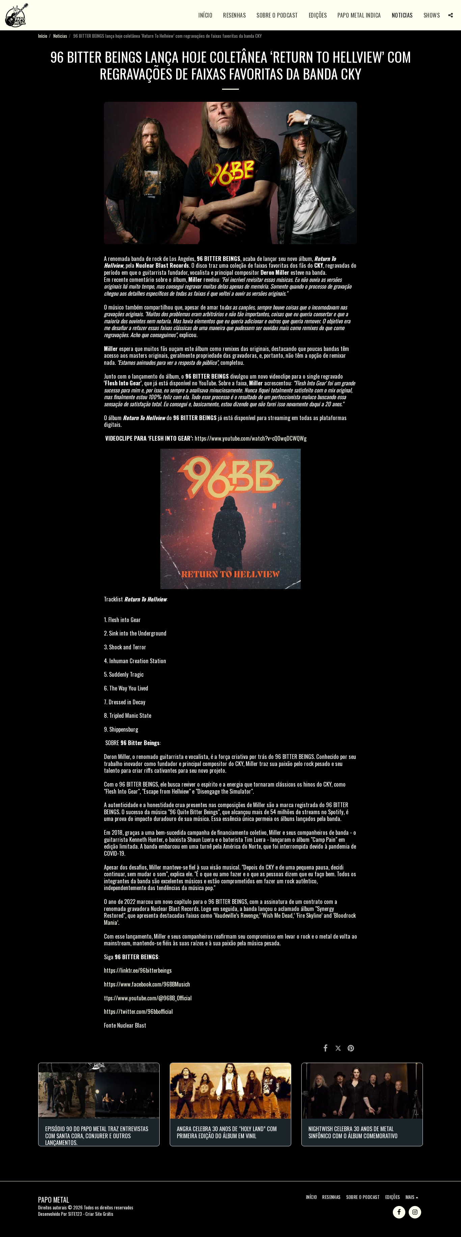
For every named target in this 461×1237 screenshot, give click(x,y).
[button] (450, 15)
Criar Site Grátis (99, 1213)
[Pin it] (351, 1047)
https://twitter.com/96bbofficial (138, 1011)
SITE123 (75, 1213)
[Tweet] (338, 1047)
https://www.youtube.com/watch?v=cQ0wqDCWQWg (250, 438)
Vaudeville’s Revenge (236, 915)
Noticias (60, 35)
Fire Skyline (309, 915)
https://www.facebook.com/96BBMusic (145, 984)
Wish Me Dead (278, 915)
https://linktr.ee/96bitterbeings (138, 970)
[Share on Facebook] (325, 1047)
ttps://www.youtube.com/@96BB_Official (148, 998)
